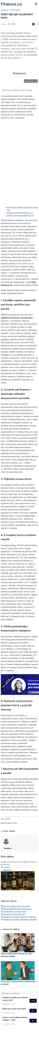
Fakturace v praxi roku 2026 (14, 1009)
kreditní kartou (9, 545)
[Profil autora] (6, 841)
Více (33, 1001)
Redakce (4, 24)
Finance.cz (4, 10)
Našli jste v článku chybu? (9, 823)
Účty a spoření (15, 10)
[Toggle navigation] (36, 4)
